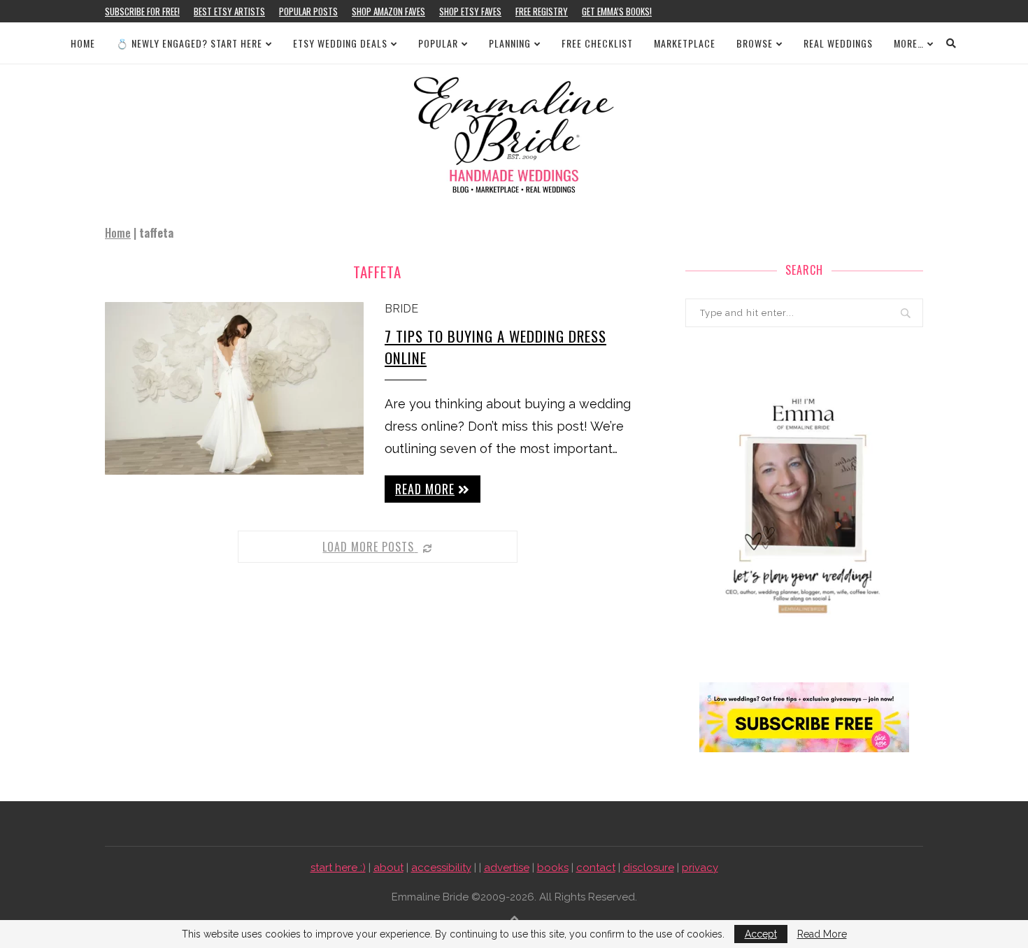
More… (909, 43)
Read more (425, 489)
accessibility (441, 867)
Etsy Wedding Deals (340, 43)
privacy (700, 867)
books (553, 867)
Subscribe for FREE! (142, 11)
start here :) (338, 867)
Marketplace (684, 43)
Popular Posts (308, 11)
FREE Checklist (597, 43)
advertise (506, 867)
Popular (438, 43)
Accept (761, 934)
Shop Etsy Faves (470, 11)
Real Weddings (838, 43)
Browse (754, 43)
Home (83, 43)
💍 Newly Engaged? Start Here (189, 43)
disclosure (648, 867)
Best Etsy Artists (229, 11)
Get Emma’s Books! (617, 11)
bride (401, 308)
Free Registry (541, 11)
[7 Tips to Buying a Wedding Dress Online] (234, 388)
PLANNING (510, 43)
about (388, 867)
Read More (822, 934)
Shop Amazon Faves (388, 11)
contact (595, 867)
